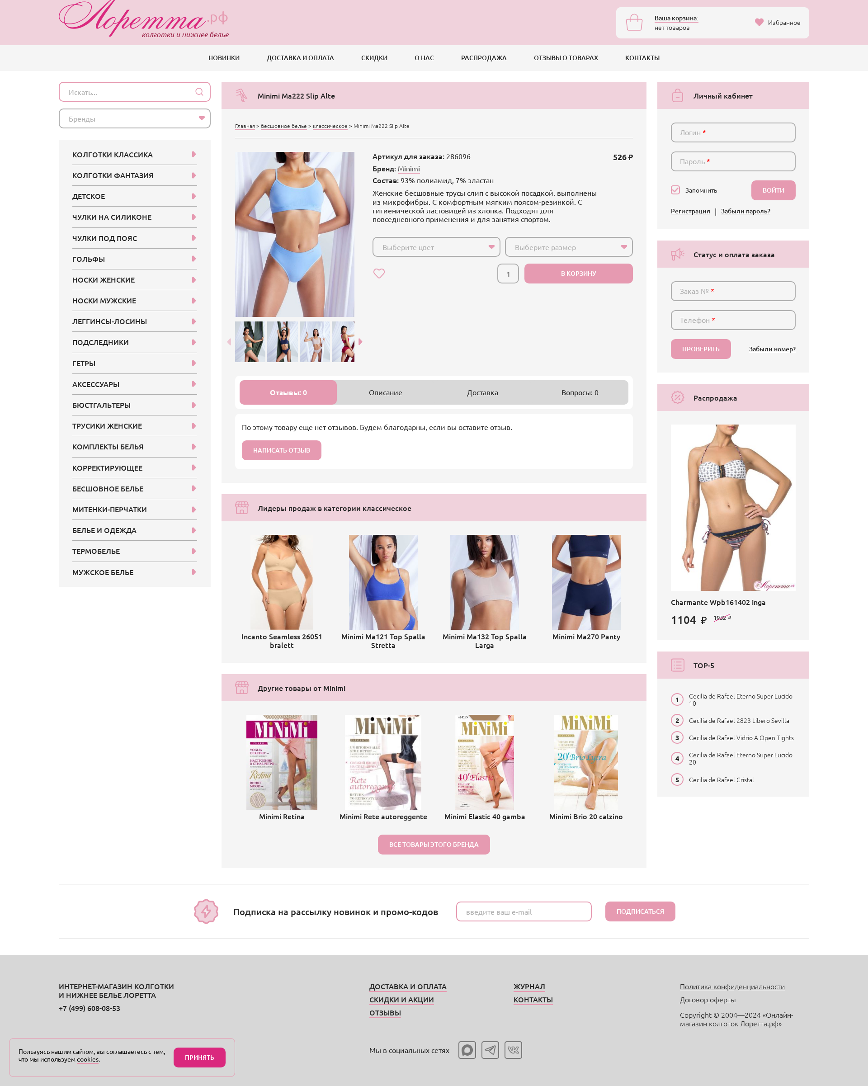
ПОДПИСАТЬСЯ (640, 911)
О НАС (424, 57)
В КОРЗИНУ (578, 273)
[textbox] (428, 247)
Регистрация (690, 211)
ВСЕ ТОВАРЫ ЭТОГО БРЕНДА (434, 844)
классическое (330, 125)
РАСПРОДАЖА (484, 57)
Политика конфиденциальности (732, 986)
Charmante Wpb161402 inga (718, 602)
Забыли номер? (772, 349)
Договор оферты (708, 999)
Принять (199, 1057)
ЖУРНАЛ (529, 986)
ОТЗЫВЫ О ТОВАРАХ (566, 57)
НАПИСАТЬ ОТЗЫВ (281, 450)
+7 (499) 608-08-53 (89, 1008)
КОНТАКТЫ (642, 57)
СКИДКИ (374, 57)
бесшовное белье (284, 125)
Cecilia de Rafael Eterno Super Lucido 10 (741, 699)
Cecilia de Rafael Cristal (721, 779)
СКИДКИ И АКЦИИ (401, 999)
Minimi (409, 168)
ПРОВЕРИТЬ (701, 349)
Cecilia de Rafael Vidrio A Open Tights (741, 737)
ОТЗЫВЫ (385, 1012)
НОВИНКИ (224, 57)
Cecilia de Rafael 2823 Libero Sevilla (739, 720)
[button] (360, 342)
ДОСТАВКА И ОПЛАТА (300, 57)
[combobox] (436, 247)
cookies (88, 1059)
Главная (245, 125)
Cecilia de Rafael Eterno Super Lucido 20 (741, 758)
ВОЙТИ (773, 190)
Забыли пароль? (745, 211)
